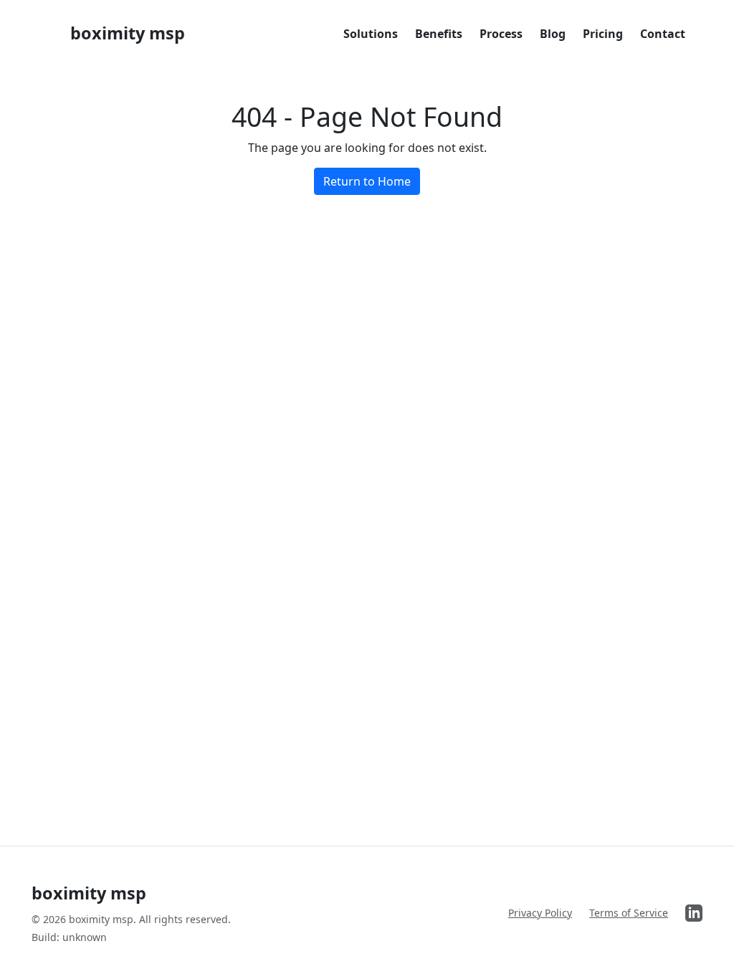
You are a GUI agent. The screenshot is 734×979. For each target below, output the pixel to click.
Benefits (438, 34)
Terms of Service (628, 913)
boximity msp (127, 33)
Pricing (603, 34)
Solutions (370, 34)
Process (501, 34)
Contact (662, 34)
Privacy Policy (540, 913)
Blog (553, 34)
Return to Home (367, 181)
